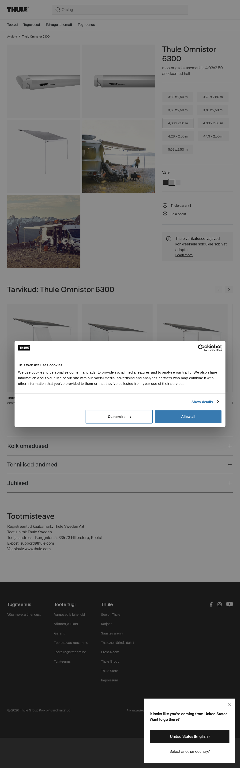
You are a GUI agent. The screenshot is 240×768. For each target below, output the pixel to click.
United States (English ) (190, 736)
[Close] (229, 704)
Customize (116, 417)
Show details (202, 402)
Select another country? (189, 751)
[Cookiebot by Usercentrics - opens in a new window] (201, 347)
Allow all (188, 417)
